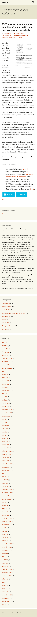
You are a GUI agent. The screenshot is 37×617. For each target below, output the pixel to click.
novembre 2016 (7, 547)
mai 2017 (4, 531)
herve (21, 37)
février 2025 (5, 381)
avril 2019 (5, 480)
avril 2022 (5, 438)
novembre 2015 (7, 572)
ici (23, 169)
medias (4, 319)
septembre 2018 (7, 499)
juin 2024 (4, 394)
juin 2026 (4, 342)
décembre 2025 (7, 358)
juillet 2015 (5, 579)
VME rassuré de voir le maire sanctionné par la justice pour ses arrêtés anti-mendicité (18, 27)
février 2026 (5, 352)
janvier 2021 (5, 461)
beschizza (5, 37)
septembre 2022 (7, 425)
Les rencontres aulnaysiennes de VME (13, 313)
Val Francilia (5, 329)
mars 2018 (5, 509)
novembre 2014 (7, 595)
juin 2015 (4, 582)
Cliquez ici (5, 214)
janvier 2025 (5, 384)
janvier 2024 (5, 406)
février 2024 (5, 403)
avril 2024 (5, 400)
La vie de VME (6, 310)
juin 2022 (4, 432)
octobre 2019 (6, 467)
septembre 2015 (7, 576)
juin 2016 (4, 557)
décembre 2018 (7, 489)
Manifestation (6, 316)
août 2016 (5, 553)
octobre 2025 (6, 365)
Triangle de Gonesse (8, 326)
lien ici (32, 189)
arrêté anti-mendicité (21, 35)
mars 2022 (5, 441)
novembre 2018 (7, 493)
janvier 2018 (5, 515)
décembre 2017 (7, 518)
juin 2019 (4, 473)
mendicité (12, 37)
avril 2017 (5, 534)
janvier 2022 (5, 448)
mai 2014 (4, 604)
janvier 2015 (5, 592)
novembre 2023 (7, 413)
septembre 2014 (7, 601)
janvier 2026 (5, 355)
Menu (4, 2)
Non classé (5, 323)
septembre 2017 (7, 525)
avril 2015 (5, 585)
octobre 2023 (6, 416)
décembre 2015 (7, 569)
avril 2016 (5, 560)
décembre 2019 (7, 464)
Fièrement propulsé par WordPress (13, 613)
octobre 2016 (6, 550)
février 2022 (5, 445)
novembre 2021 (7, 454)
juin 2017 (4, 528)
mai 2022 (4, 435)
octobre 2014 (6, 598)
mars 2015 (5, 588)
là (27, 169)
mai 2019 (4, 477)
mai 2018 (4, 502)
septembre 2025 (7, 368)
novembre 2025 (7, 362)
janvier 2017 (5, 541)
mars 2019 (5, 483)
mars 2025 (5, 378)
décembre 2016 (7, 544)
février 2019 (5, 486)
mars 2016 (5, 563)
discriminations (6, 35)
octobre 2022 (6, 422)
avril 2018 (5, 505)
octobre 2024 (6, 387)
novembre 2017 (7, 521)
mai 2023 (4, 419)
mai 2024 (4, 397)
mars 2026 (5, 349)
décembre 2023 (7, 410)
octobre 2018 (6, 496)
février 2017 (5, 537)
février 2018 (5, 512)
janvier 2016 (5, 566)
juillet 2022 (5, 429)
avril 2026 (5, 346)
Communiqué (20, 33)
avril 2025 (5, 374)
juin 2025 (4, 371)
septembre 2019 (7, 470)
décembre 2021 (7, 451)
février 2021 (5, 457)
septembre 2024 (7, 390)
